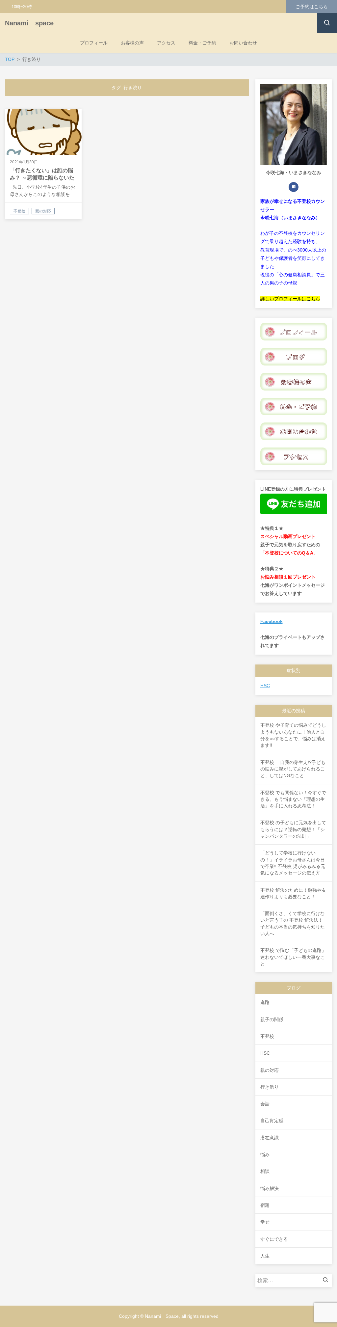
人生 (265, 1256)
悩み (265, 1154)
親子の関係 (271, 1019)
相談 (265, 1171)
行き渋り (269, 1087)
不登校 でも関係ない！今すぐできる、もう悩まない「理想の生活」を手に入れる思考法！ (293, 799)
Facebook (271, 621)
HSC (265, 685)
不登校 (267, 1036)
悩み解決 (269, 1188)
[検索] (327, 1280)
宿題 (265, 1205)
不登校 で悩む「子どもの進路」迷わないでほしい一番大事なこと (293, 957)
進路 (265, 1002)
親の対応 (269, 1070)
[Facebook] (293, 187)
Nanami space (29, 23)
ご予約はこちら (312, 6)
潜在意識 (269, 1137)
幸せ (265, 1222)
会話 (265, 1103)
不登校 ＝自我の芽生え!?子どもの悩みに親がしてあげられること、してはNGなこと (292, 769)
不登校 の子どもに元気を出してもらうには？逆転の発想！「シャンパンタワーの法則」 (293, 829)
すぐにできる (274, 1239)
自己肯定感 (271, 1120)
